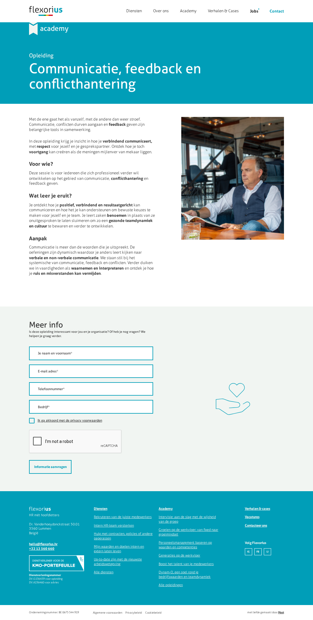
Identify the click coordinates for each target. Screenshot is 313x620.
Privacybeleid (133, 612)
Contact (277, 11)
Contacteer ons (256, 525)
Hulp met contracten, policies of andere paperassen (123, 535)
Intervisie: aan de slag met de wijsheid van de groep (187, 519)
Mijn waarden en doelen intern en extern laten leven (119, 548)
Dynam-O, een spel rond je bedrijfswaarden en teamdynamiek (185, 574)
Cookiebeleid (153, 612)
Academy (188, 11)
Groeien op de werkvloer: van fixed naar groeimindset (188, 532)
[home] (45, 11)
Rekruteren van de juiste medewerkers (123, 517)
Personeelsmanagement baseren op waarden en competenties (185, 544)
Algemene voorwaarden (107, 612)
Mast (281, 612)
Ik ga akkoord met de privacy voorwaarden (70, 420)
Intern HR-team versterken (114, 525)
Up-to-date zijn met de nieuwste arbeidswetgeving (118, 561)
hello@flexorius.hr (43, 544)
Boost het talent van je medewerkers (186, 564)
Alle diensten (103, 572)
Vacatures (252, 517)
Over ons (161, 11)
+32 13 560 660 (41, 548)
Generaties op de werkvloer (179, 555)
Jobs (254, 11)
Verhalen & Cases (223, 11)
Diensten (134, 11)
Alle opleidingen (171, 585)
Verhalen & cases (257, 508)
